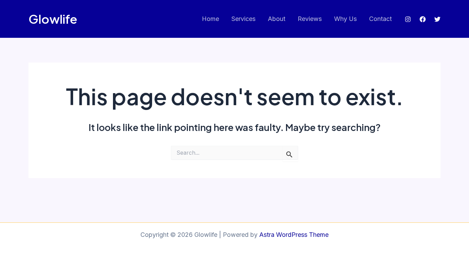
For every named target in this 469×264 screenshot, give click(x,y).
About (276, 18)
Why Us (345, 18)
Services (243, 18)
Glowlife (52, 18)
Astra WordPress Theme (294, 234)
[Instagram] (408, 19)
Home (210, 18)
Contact (380, 18)
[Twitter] (437, 19)
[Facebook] (423, 19)
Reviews (310, 18)
